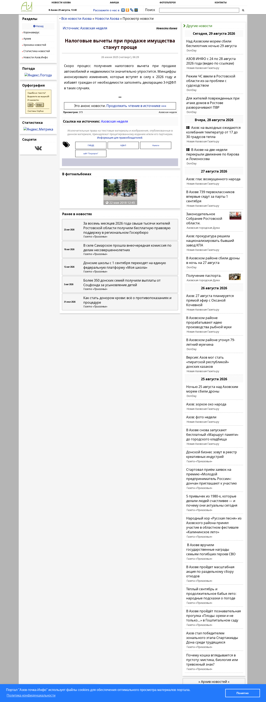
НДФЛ (123, 145)
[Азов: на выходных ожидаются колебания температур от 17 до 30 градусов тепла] (214, 134)
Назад (39, 26)
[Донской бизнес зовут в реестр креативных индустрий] (214, 456)
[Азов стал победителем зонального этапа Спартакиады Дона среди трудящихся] (214, 640)
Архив (26, 38)
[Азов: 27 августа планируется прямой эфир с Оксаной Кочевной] (214, 302)
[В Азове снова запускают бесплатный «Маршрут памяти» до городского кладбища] (214, 436)
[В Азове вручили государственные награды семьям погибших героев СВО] (214, 551)
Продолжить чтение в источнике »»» (136, 105)
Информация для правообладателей (119, 137)
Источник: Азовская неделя (85, 28)
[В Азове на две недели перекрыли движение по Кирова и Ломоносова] (214, 156)
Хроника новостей (34, 45)
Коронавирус (30, 32)
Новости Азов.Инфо (35, 57)
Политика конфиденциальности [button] (31, 695)
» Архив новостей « (213, 681)
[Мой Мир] (136, 10)
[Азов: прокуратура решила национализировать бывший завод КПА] (214, 242)
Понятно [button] (242, 693)
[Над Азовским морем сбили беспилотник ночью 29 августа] (214, 45)
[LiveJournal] (132, 10)
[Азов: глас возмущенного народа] (214, 181)
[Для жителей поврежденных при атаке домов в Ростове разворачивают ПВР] (214, 105)
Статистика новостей (36, 51)
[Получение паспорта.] (214, 278)
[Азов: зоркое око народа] (214, 406)
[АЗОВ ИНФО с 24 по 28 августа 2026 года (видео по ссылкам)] (214, 63)
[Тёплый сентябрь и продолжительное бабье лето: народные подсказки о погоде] (214, 595)
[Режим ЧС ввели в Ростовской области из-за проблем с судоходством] (214, 83)
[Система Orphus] (38, 112)
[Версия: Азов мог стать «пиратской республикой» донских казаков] (214, 364)
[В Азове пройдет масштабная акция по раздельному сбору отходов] (214, 573)
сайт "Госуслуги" (90, 153)
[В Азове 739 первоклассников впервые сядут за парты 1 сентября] (214, 198)
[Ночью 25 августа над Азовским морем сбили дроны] (214, 391)
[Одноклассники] (127, 10)
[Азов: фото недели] (214, 419)
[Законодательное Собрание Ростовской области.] (214, 220)
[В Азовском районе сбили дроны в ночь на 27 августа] (214, 262)
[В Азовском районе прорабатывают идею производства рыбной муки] (214, 324)
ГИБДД (91, 145)
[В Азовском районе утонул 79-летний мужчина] (214, 344)
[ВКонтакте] (123, 10)
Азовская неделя (168, 112)
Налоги (155, 145)
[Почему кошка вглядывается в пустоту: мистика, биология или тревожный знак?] (214, 662)
